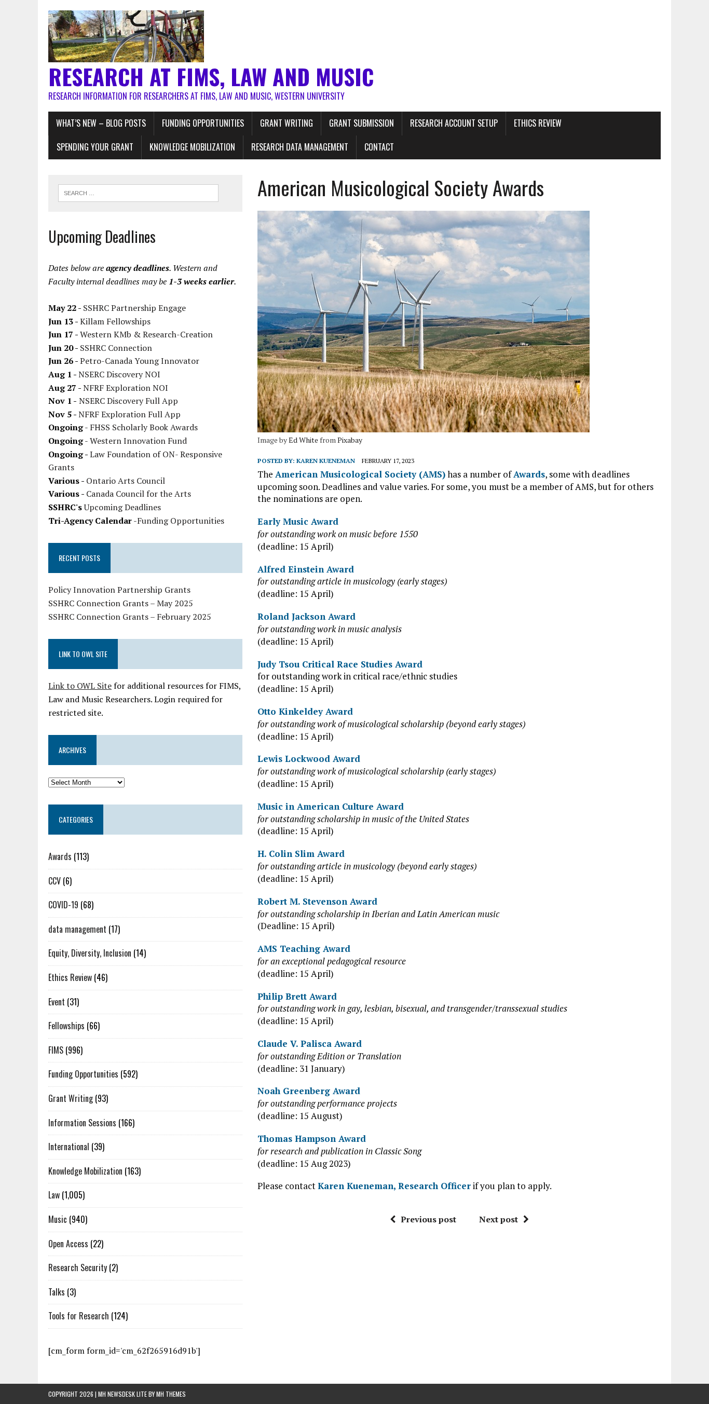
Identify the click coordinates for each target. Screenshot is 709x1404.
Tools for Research (78, 1316)
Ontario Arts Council (125, 480)
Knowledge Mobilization (192, 147)
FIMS (55, 1050)
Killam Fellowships (115, 321)
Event (56, 1002)
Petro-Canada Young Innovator (139, 360)
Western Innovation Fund (138, 440)
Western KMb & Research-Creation (146, 334)
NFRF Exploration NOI (125, 387)
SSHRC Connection (116, 347)
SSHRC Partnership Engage (134, 307)
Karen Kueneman (325, 461)
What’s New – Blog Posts (101, 123)
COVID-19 (63, 904)
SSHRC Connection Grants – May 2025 (120, 603)
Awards (529, 474)
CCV (54, 881)
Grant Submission (361, 123)
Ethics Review (538, 123)
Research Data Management (299, 147)
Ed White (303, 440)
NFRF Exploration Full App (129, 414)
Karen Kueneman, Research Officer (394, 1186)
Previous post (428, 1219)
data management (77, 929)
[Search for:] (138, 192)
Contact (379, 147)
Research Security (77, 1267)
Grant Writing (286, 123)
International (68, 1146)
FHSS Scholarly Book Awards (144, 427)
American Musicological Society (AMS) (360, 474)
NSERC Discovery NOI (119, 374)
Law (54, 1195)
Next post (498, 1219)
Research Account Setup (454, 123)
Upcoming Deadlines (122, 507)
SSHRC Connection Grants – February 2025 (129, 616)
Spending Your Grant (95, 147)
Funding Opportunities (203, 123)
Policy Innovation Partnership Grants (119, 589)
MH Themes (171, 1393)
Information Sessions (82, 1122)
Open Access (68, 1243)
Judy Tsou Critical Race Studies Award (339, 664)
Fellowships (66, 1025)
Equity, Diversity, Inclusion (89, 953)
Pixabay (349, 440)
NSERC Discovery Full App (128, 400)
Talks (56, 1292)
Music (57, 1219)
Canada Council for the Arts (138, 493)
